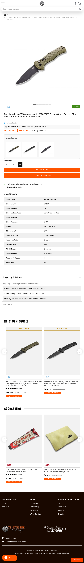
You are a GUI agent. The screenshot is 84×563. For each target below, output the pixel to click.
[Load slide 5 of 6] (47, 105)
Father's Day (34, 507)
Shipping (61, 514)
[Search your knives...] (80, 9)
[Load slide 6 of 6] (50, 105)
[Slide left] (4, 351)
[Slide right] (79, 351)
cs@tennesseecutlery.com (16, 541)
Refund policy (19, 554)
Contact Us (62, 507)
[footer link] (13, 529)
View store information (14, 187)
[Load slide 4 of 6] (44, 105)
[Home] (5, 15)
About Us (5, 507)
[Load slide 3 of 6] (40, 105)
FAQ (59, 503)
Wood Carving (35, 514)
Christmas (34, 503)
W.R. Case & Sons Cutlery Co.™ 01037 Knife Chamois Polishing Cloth (60, 471)
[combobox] (42, 9)
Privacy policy (29, 554)
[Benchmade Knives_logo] (8, 107)
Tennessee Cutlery (38, 550)
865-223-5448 (11, 538)
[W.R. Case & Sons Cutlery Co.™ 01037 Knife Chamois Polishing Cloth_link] (62, 439)
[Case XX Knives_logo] (9, 465)
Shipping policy (50, 554)
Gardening (34, 510)
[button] (3, 3)
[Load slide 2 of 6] (37, 105)
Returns (61, 510)
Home (4, 503)
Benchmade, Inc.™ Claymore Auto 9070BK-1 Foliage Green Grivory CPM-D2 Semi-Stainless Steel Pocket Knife (24, 384)
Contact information (63, 554)
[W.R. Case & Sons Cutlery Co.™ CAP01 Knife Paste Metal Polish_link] (24, 439)
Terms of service (40, 554)
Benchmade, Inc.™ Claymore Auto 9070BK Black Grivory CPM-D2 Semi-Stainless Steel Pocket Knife (62, 384)
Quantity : (8, 161)
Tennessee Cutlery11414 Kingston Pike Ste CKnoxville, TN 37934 (56, 529)
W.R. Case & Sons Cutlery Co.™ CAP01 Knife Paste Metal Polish (22, 471)
